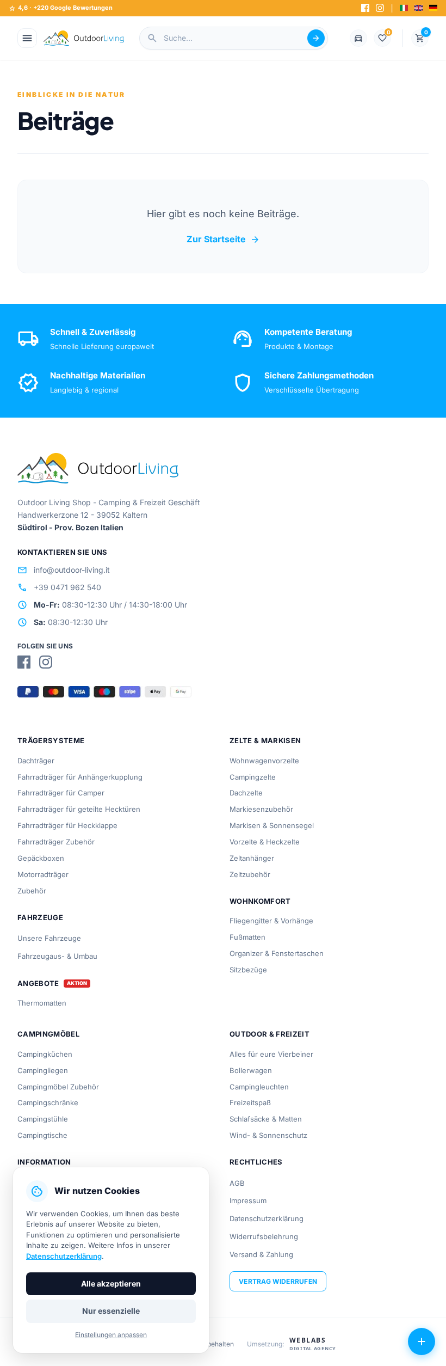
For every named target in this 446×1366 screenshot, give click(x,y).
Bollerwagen (251, 1070)
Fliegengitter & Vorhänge (271, 920)
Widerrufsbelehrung (264, 1236)
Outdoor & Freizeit (269, 1034)
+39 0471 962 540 (59, 587)
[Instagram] (380, 8)
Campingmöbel (48, 1034)
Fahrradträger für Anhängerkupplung (80, 777)
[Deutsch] (433, 8)
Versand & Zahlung (261, 1254)
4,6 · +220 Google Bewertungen (61, 8)
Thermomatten (41, 1003)
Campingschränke (47, 1102)
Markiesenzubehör (261, 809)
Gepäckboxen (40, 858)
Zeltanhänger (252, 858)
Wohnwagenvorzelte (264, 760)
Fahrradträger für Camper (60, 792)
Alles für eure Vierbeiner (271, 1054)
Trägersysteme (50, 740)
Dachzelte (246, 792)
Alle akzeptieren (111, 1283)
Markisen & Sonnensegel (272, 825)
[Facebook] (365, 8)
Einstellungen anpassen (111, 1335)
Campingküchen (44, 1054)
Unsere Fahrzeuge (49, 938)
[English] (418, 8)
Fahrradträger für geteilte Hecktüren (78, 809)
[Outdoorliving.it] (84, 38)
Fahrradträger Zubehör (56, 841)
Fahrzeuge (40, 917)
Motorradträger (43, 874)
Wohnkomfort (260, 901)
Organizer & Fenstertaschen (277, 953)
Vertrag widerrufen (278, 1281)
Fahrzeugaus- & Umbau (57, 956)
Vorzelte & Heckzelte (265, 841)
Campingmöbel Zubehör (58, 1086)
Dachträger (35, 760)
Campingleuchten (259, 1086)
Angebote (38, 983)
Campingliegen (42, 1070)
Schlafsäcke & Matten (266, 1118)
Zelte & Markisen (265, 740)
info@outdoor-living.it (63, 570)
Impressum (248, 1200)
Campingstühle (42, 1118)
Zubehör (31, 890)
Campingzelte (253, 777)
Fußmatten (247, 937)
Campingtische (42, 1135)
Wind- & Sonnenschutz (268, 1135)
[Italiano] (404, 8)
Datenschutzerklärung (266, 1218)
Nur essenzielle (111, 1310)
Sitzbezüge (248, 969)
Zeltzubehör (250, 874)
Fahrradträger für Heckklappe (67, 825)
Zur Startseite (223, 240)
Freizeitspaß (250, 1102)
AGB (237, 1183)
